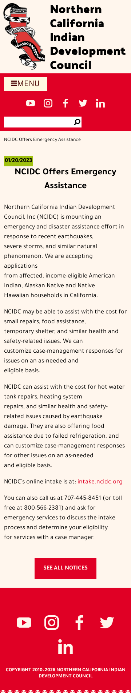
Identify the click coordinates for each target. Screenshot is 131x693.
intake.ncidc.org (100, 482)
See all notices (65, 569)
